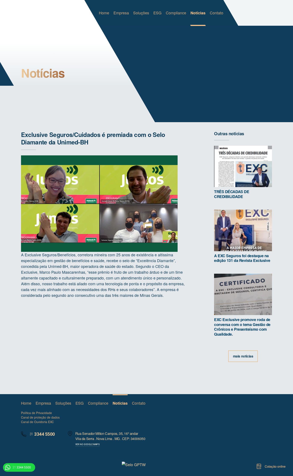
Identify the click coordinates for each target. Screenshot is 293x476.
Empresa (121, 12)
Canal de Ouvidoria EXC (37, 422)
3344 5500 (21, 467)
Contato (216, 12)
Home (104, 12)
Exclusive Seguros (38, 12)
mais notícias (243, 356)
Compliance (176, 12)
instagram (203, 403)
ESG (157, 12)
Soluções (141, 12)
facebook (195, 403)
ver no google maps (87, 444)
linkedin (187, 403)
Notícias (197, 13)
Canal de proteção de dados (40, 417)
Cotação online (275, 466)
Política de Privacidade (36, 413)
